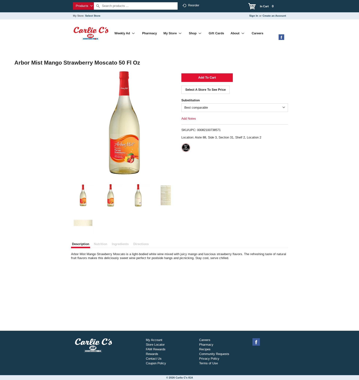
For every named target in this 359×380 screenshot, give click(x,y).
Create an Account (274, 15)
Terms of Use (208, 363)
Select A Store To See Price (205, 89)
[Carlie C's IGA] (91, 33)
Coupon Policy (156, 363)
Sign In (253, 15)
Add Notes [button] (188, 118)
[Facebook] (281, 38)
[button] (83, 195)
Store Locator (155, 344)
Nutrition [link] (100, 244)
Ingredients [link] (120, 244)
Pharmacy (206, 344)
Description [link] (80, 244)
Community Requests (214, 354)
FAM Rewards (155, 349)
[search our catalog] (98, 6)
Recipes (205, 349)
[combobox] (83, 6)
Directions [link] (141, 244)
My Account (154, 340)
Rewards (152, 354)
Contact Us (154, 358)
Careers (204, 340)
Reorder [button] (193, 5)
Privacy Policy (209, 358)
